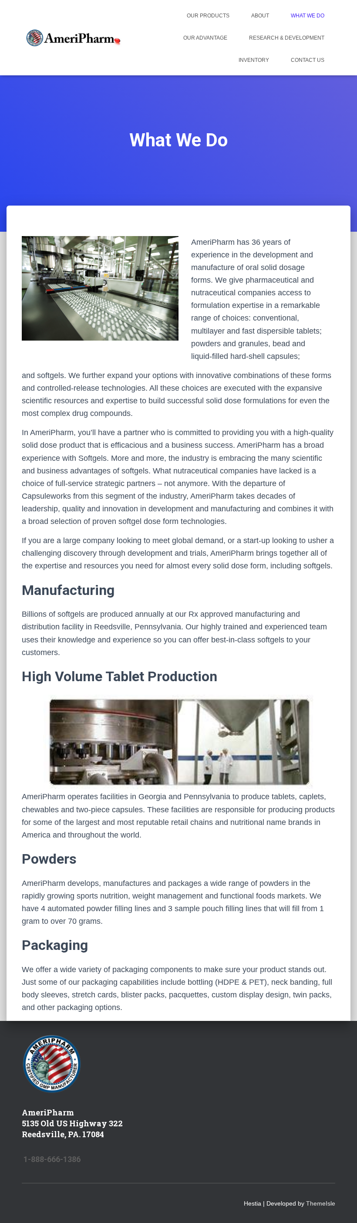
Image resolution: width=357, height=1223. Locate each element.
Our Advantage (205, 38)
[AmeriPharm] (73, 37)
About (260, 16)
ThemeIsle (320, 1203)
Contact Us (307, 60)
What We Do (307, 16)
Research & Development (286, 38)
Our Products (208, 16)
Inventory (254, 60)
